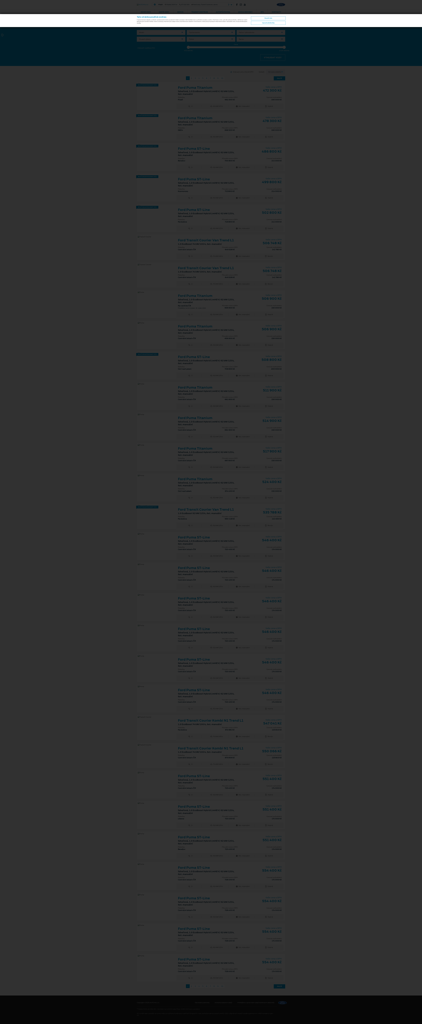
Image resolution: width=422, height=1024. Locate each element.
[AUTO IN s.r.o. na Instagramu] (242, 5)
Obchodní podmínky (202, 1003)
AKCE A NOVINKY (245, 12)
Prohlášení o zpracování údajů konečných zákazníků (255, 1003)
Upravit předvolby (268, 23)
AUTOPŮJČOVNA (223, 12)
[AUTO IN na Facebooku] (238, 5)
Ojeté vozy (164, 12)
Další (279, 78)
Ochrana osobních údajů (223, 1003)
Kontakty (276, 12)
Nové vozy (146, 12)
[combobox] (161, 32)
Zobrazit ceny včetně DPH (243, 72)
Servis (180, 12)
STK (262, 12)
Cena (236, 44)
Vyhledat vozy (273, 57)
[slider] (188, 47)
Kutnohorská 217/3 (193, 5)
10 (222, 78)
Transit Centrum (199, 12)
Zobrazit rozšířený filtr (146, 48)
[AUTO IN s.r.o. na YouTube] (246, 5)
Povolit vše (268, 18)
